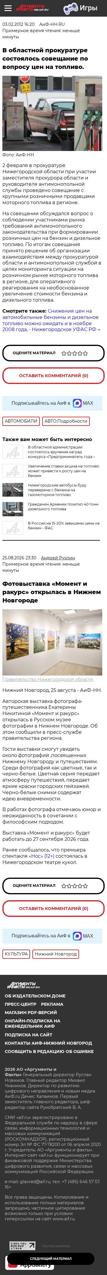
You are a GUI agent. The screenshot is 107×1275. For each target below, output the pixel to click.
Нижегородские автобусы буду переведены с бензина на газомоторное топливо (57, 490)
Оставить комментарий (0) (53, 375)
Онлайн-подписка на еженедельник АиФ (32, 1023)
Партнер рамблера (56, 1246)
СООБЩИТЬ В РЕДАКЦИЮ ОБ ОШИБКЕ (49, 1051)
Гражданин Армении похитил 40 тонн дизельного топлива (63, 506)
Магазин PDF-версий (31, 1012)
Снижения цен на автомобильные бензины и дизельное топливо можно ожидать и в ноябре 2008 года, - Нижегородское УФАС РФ (50, 320)
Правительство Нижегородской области (47, 679)
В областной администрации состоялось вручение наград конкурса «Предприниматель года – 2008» (48, 454)
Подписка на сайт (28, 1035)
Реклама (52, 1004)
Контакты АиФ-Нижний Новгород (48, 1043)
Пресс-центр (20, 1004)
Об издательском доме (35, 996)
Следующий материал (51, 1259)
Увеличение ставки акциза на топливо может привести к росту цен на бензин (63, 471)
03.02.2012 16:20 (18, 24)
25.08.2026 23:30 (19, 558)
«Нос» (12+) (41, 856)
